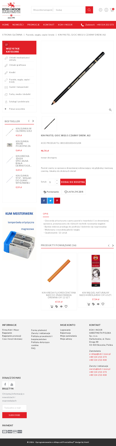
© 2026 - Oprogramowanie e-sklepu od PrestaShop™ (51, 442)
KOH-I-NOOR (65, 24)
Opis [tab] (45, 213)
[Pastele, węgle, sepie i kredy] (6, 80)
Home (5, 24)
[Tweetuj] (50, 201)
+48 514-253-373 (98, 357)
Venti (86, 442)
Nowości (18, 24)
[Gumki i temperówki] (6, 87)
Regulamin (7, 333)
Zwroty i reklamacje (40, 333)
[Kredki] (6, 72)
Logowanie (65, 330)
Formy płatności (39, 330)
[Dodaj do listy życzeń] (66, 306)
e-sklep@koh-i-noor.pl (100, 354)
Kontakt (49, 24)
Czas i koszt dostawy (12, 339)
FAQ (33, 348)
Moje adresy (66, 339)
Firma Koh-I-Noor (10, 330)
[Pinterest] (57, 201)
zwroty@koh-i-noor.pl (99, 369)
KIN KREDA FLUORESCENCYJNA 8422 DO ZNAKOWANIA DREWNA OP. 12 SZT (59, 295)
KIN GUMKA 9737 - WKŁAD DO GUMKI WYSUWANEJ (23, 179)
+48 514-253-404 (98, 360)
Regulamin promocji (11, 336)
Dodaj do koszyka (73, 182)
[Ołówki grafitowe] (6, 65)
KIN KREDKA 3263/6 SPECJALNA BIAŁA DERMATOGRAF (24, 161)
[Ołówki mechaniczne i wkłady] (6, 58)
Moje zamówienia (68, 336)
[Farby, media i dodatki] (6, 94)
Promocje (33, 24)
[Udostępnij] (44, 201)
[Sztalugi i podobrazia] (6, 101)
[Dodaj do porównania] (56, 306)
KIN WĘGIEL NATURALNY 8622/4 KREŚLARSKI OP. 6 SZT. (95, 293)
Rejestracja (65, 333)
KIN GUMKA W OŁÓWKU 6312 (24, 129)
